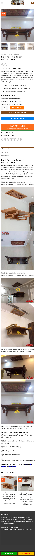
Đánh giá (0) (4, 152)
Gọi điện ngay (26, 553)
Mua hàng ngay (17, 108)
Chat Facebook (8, 553)
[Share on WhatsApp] (2, 139)
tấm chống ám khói (9, 135)
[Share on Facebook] (5, 139)
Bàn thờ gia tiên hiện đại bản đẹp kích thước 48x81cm (9, 493)
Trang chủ (4, 54)
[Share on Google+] (17, 139)
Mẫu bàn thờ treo (14, 54)
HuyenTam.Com (27, 529)
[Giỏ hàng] (32, 3)
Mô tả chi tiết (5, 149)
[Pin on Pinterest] (14, 139)
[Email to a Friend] (11, 139)
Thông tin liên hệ (6, 155)
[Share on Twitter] (8, 139)
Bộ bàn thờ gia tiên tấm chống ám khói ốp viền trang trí (26, 494)
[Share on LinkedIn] (20, 139)
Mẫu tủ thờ (12, 466)
